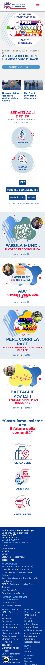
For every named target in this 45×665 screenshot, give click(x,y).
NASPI (31, 197)
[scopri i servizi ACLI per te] (22, 138)
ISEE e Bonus (8, 612)
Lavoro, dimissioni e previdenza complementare (11, 657)
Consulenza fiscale (11, 663)
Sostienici (29, 661)
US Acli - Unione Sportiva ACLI (17, 569)
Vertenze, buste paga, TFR (22, 190)
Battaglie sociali (32, 642)
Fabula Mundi (31, 627)
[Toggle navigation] (37, 5)
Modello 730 (17, 197)
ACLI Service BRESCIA (13, 605)
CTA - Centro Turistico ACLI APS (17, 572)
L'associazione (9, 548)
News (27, 648)
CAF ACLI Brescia (10, 600)
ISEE (22, 182)
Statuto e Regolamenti (13, 557)
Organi (5, 551)
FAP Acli (6, 575)
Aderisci (28, 658)
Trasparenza (8, 560)
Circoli (5, 554)
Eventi (27, 651)
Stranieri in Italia (10, 639)
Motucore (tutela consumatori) (17, 566)
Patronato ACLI (9, 603)
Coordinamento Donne (13, 593)
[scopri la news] (22, 29)
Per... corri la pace (33, 612)
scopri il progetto (22, 249)
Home (5, 545)
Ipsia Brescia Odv (10, 590)
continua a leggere (21, 67)
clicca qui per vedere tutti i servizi (22, 203)
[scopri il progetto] (22, 229)
